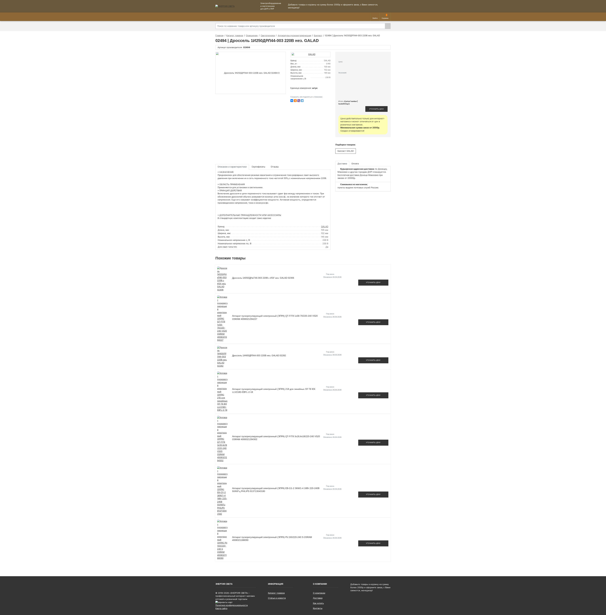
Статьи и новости (277, 598)
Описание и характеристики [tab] (232, 166)
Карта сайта (221, 608)
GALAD (324, 226)
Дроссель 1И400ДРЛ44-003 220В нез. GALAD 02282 (259, 355)
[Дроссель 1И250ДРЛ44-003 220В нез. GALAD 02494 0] (250, 72)
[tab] (259, 167)
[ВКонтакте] (291, 100)
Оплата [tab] (355, 163)
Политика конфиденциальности (231, 605)
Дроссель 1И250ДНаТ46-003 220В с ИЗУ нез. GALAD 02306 (263, 278)
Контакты (317, 608)
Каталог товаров (276, 593)
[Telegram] (302, 100)
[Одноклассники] (295, 100)
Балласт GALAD (346, 151)
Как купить (318, 603)
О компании (319, 593)
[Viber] (298, 100)
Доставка (317, 598)
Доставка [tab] (342, 163)
